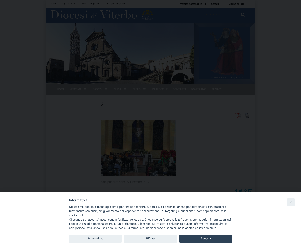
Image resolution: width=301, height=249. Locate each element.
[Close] (291, 202)
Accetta (206, 238)
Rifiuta (150, 238)
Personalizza (95, 238)
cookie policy (194, 228)
